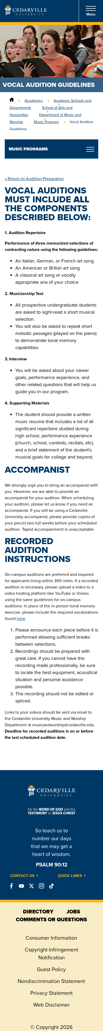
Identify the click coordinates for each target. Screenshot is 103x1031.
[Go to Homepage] (26, 13)
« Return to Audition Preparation (34, 179)
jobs (73, 912)
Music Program (46, 122)
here (21, 619)
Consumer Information (51, 938)
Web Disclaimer (51, 1005)
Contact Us (22, 876)
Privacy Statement (51, 993)
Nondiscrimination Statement (51, 981)
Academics (34, 100)
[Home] (12, 100)
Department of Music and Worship (45, 118)
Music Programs (28, 149)
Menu (90, 14)
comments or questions (51, 919)
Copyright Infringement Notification (51, 953)
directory (38, 912)
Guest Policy (51, 969)
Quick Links (70, 876)
